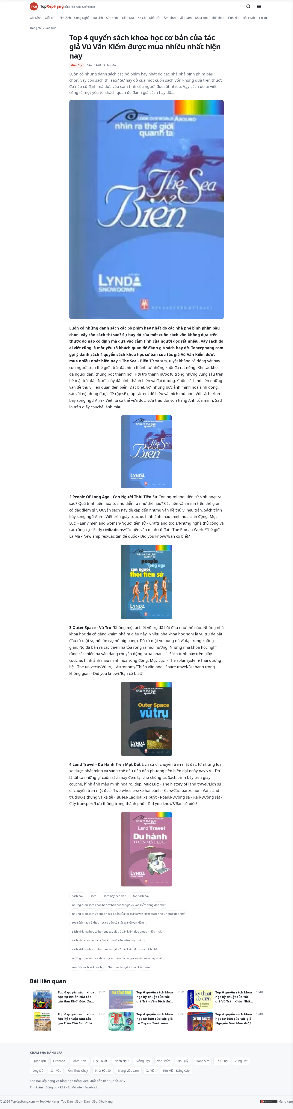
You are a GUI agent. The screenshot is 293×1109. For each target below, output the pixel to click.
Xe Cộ (142, 18)
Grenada (59, 1061)
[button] (248, 6)
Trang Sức (202, 1061)
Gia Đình (35, 18)
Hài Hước (249, 18)
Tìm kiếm (36, 1087)
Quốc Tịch (39, 1061)
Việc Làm (186, 18)
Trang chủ (36, 28)
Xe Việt (151, 1071)
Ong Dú (38, 1071)
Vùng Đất (241, 1061)
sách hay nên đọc (115, 896)
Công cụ (51, 1087)
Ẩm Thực (170, 18)
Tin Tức (263, 18)
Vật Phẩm (164, 1061)
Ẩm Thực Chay (78, 1071)
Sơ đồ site (75, 1087)
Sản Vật (55, 1071)
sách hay (77, 896)
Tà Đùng (222, 1061)
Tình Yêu (233, 18)
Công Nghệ (81, 18)
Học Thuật (100, 1061)
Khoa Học (201, 18)
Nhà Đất (154, 18)
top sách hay (141, 896)
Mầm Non (79, 1061)
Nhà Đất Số (103, 1071)
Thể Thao (217, 18)
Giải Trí (49, 18)
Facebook (91, 1087)
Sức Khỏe (112, 18)
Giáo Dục (128, 18)
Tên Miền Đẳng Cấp (176, 1071)
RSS (62, 1087)
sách (93, 896)
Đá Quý (183, 1061)
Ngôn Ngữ (121, 1061)
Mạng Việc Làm (128, 1071)
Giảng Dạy (143, 1061)
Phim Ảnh (64, 18)
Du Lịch (98, 18)
